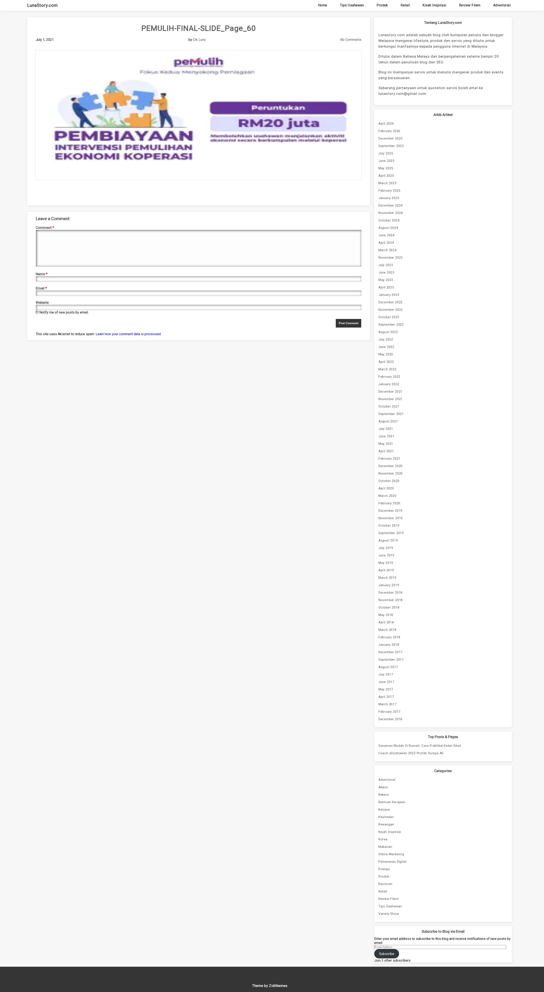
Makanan (385, 847)
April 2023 (386, 287)
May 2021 (385, 444)
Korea (383, 839)
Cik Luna (199, 40)
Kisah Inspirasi (434, 5)
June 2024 (386, 235)
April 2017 (386, 697)
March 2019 (387, 578)
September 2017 (391, 659)
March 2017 (387, 704)
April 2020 (386, 488)
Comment (45, 227)
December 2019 (390, 511)
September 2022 (391, 324)
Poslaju (384, 869)
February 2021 (389, 458)
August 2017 (388, 667)
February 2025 (389, 190)
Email (41, 288)
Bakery (383, 795)
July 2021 (385, 429)
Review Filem (469, 5)
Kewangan (386, 824)
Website (42, 302)
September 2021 (391, 414)
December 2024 (390, 205)
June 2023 (386, 272)
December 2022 (390, 302)
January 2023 (388, 295)
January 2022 (388, 384)
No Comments (350, 40)
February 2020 (389, 503)
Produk (382, 5)
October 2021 (389, 406)
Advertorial (502, 5)
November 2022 (390, 310)
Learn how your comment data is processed (128, 334)
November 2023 (390, 257)
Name (42, 274)
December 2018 (390, 592)
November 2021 (390, 399)
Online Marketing (391, 854)
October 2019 (389, 525)
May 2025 (385, 168)
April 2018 (386, 622)
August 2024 (388, 228)
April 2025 (386, 176)
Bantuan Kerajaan (392, 802)
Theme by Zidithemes (270, 986)
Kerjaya (384, 809)
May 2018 (385, 615)
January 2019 (388, 585)
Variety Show (388, 914)
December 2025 (390, 138)
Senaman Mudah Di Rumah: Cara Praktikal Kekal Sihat (419, 746)
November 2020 (390, 473)
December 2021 (390, 391)
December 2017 (390, 652)
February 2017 (389, 712)
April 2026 (386, 123)
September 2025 (391, 146)
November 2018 (390, 600)
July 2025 (385, 153)
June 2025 (386, 161)
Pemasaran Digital (392, 862)
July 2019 (385, 548)
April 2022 (386, 362)
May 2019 (385, 563)
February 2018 (389, 637)
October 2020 (389, 481)
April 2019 (386, 570)
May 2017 (385, 689)
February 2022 (389, 377)
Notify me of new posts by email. (64, 312)
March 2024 (387, 250)
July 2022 (385, 339)
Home (322, 5)
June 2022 (386, 347)
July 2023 (385, 265)
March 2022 (387, 369)
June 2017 (386, 682)
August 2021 (388, 421)
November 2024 (390, 213)
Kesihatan (386, 817)
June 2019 (386, 555)
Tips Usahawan (352, 5)
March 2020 (387, 496)
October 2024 (389, 220)
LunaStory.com (42, 5)
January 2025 (388, 198)
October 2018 (389, 607)
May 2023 (385, 280)
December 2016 (390, 719)
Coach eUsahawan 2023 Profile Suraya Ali (410, 753)
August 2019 (388, 540)
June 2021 (386, 436)
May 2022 (385, 354)
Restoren (385, 884)
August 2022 (388, 332)
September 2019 (391, 533)
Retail (405, 5)
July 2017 (385, 674)
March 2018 (387, 630)
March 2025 (387, 183)
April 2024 (386, 243)
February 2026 (389, 131)
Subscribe (386, 954)
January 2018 (388, 645)
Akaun (383, 787)
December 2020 (390, 466)
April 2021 (386, 451)
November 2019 (390, 518)
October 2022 (389, 317)
